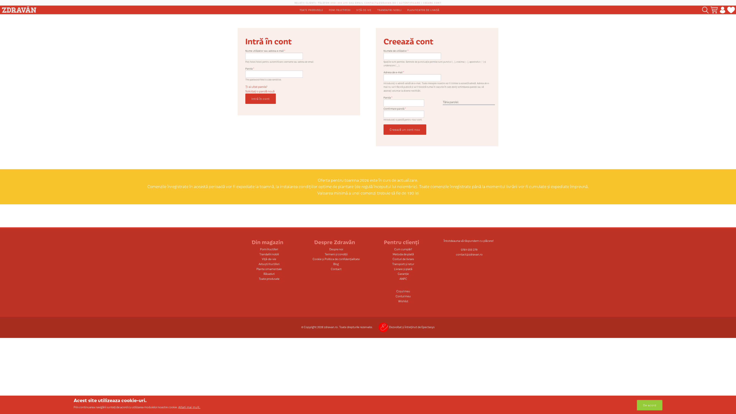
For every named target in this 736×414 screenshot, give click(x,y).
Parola (249, 68)
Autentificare (409, 2)
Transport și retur (403, 264)
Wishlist (403, 301)
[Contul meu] (722, 10)
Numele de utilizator (396, 51)
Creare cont (432, 2)
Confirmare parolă (395, 108)
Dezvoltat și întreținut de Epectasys (412, 327)
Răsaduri (269, 274)
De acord (649, 405)
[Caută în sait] (705, 10)
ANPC (403, 279)
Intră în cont (260, 99)
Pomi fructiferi (340, 10)
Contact (336, 269)
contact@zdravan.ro (380, 2)
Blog (336, 264)
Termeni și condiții (336, 254)
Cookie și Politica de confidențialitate (336, 259)
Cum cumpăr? (403, 249)
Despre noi (336, 249)
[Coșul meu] (714, 10)
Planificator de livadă (423, 10)
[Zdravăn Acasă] (19, 9)
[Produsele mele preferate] (731, 10)
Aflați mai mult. (189, 407)
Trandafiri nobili (389, 10)
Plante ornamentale (269, 269)
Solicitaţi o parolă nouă (259, 91)
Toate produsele (311, 10)
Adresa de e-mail (394, 72)
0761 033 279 (339, 2)
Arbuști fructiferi (269, 264)
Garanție (403, 274)
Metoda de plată (403, 254)
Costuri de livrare (403, 259)
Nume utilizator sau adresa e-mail (265, 51)
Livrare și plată (403, 269)
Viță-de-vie (363, 10)
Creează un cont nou (405, 129)
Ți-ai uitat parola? (256, 87)
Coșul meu (403, 291)
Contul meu (403, 296)
